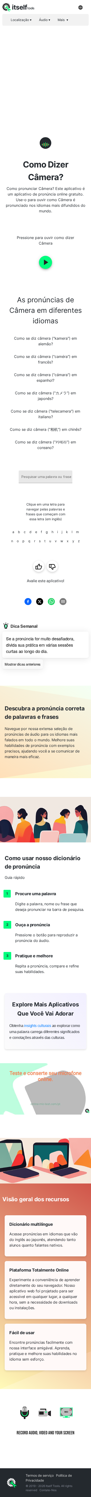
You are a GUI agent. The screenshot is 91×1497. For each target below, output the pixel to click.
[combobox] (45, 476)
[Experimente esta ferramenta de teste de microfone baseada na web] (45, 1089)
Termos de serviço (40, 1475)
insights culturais (37, 1026)
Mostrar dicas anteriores (23, 664)
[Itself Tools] (45, 1424)
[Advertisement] (45, 73)
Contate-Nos (47, 1490)
